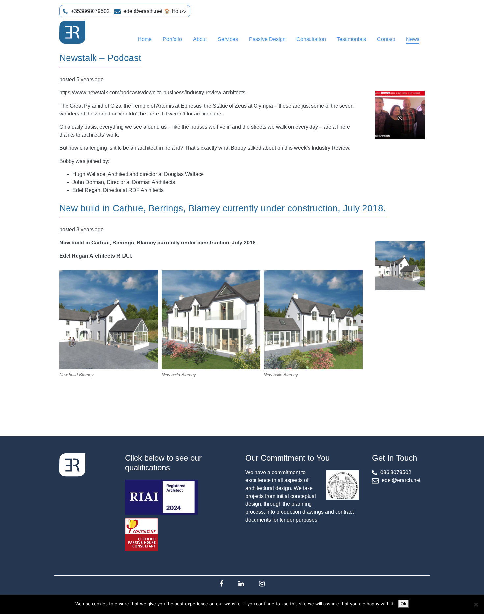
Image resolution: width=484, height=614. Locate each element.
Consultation (311, 39)
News (412, 39)
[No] (475, 604)
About (200, 39)
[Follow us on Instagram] (262, 583)
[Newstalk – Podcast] (400, 115)
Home (145, 39)
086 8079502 (395, 472)
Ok (403, 603)
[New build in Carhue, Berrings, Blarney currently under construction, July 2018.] (400, 265)
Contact (386, 39)
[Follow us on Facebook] (221, 583)
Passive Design (267, 39)
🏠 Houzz (175, 11)
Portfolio (172, 39)
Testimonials (351, 39)
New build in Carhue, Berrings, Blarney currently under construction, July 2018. (222, 208)
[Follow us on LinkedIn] (241, 583)
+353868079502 (90, 11)
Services (228, 39)
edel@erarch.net (142, 11)
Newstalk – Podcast (100, 58)
